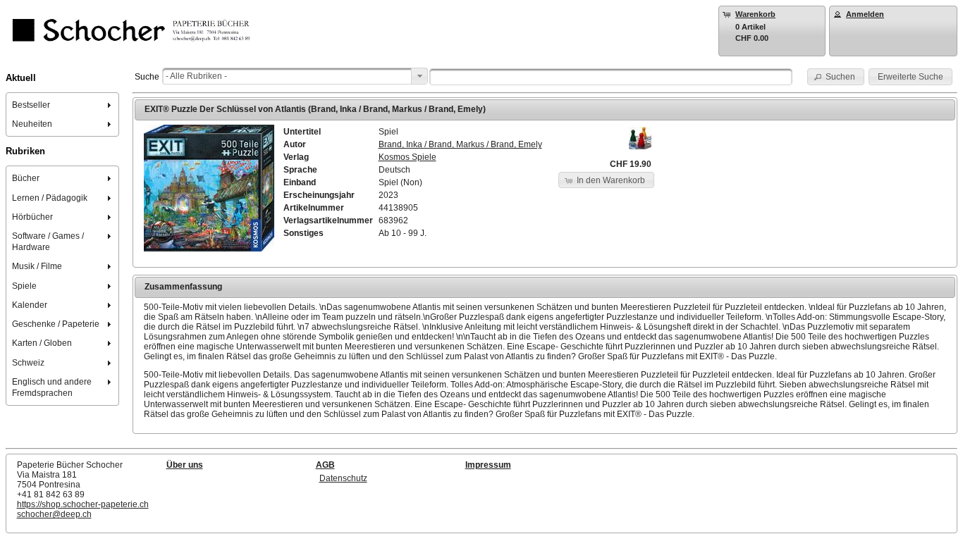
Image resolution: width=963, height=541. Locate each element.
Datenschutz (343, 478)
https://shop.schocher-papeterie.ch (83, 504)
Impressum (488, 465)
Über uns (184, 465)
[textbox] (610, 76)
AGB (325, 465)
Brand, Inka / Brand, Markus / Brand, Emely (460, 144)
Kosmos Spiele (407, 157)
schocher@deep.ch (54, 514)
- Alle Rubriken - (196, 76)
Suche (147, 77)
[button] (836, 76)
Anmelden (865, 14)
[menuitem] (62, 104)
